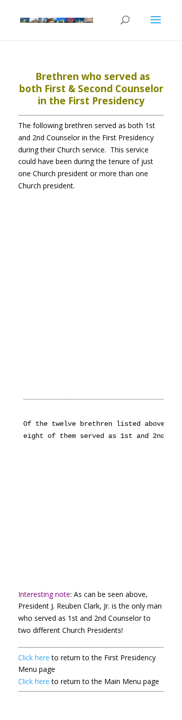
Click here (35, 657)
